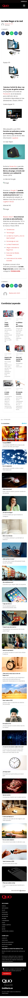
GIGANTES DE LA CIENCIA (8, 931)
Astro (3, 926)
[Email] (20, 33)
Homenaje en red (12, 241)
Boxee (13, 166)
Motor (3, 929)
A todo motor (7, 393)
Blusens (8, 217)
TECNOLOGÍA (5, 916)
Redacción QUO (9, 24)
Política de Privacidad (7, 942)
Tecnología (10, 233)
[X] (7, 33)
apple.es (15, 138)
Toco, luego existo (7, 324)
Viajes (3, 922)
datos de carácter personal (13, 970)
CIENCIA (4, 906)
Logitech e (8, 202)
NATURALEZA (5, 914)
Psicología (5, 912)
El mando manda (19, 393)
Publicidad (5, 946)
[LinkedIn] (16, 33)
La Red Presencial (12, 244)
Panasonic (6, 94)
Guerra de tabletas (8, 358)
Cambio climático (6, 924)
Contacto (4, 938)
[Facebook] (3, 33)
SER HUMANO (5, 908)
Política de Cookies (7, 944)
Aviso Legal (5, 940)
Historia (4, 918)
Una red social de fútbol (19, 359)
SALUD (3, 910)
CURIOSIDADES (5, 920)
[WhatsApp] (12, 33)
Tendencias (10, 230)
